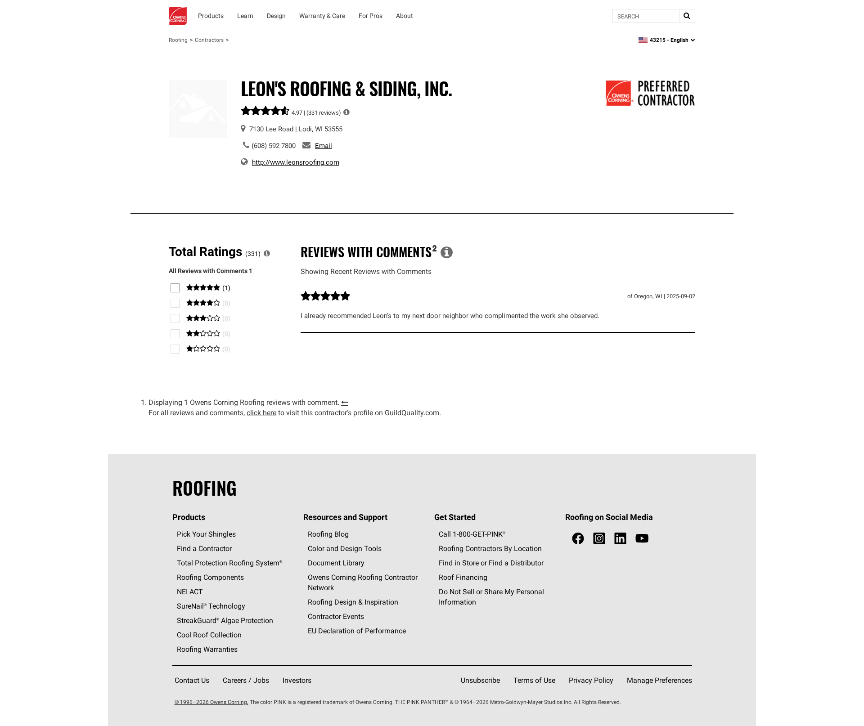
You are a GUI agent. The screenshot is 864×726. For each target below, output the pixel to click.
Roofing (178, 39)
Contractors (209, 39)
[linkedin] (620, 538)
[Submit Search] (687, 15)
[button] (346, 112)
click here (261, 412)
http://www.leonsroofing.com (295, 162)
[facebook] (578, 538)
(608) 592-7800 (274, 145)
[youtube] (642, 538)
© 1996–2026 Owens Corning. (211, 702)
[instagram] (599, 538)
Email (323, 145)
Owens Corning (178, 16)
